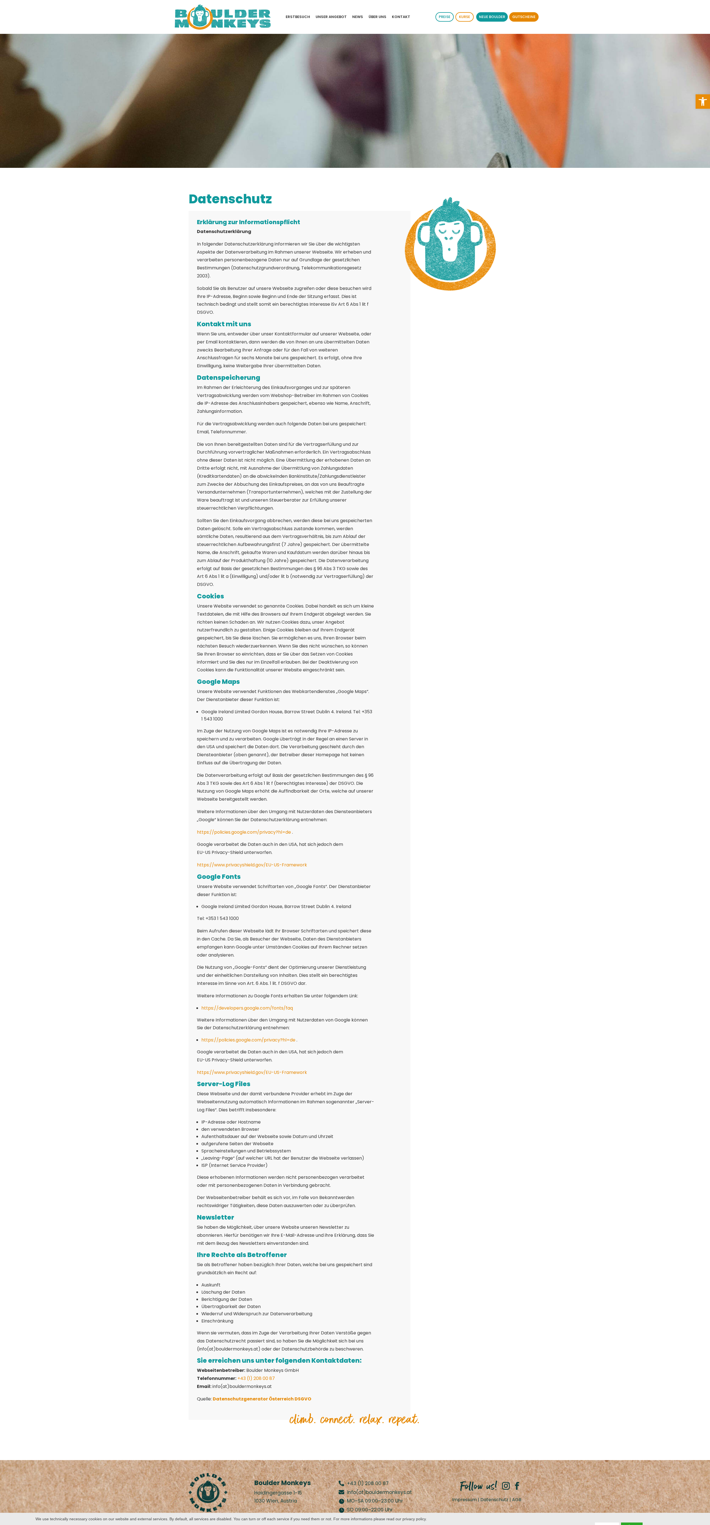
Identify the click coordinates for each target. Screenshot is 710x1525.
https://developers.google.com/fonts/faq (247, 1008)
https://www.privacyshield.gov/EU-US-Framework (252, 865)
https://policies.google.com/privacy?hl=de (244, 832)
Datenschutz (494, 1499)
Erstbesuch (298, 16)
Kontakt (401, 16)
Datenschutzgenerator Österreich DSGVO (262, 1399)
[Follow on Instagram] (505, 1485)
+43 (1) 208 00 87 (256, 1378)
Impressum (464, 1499)
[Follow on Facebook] (517, 1485)
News (357, 16)
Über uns (377, 16)
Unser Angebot (331, 16)
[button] (703, 101)
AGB (516, 1499)
